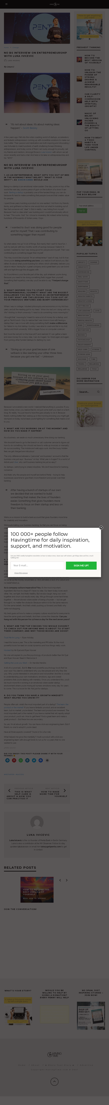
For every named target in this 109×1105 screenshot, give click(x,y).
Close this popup (21, 573)
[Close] (101, 527)
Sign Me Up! (81, 565)
